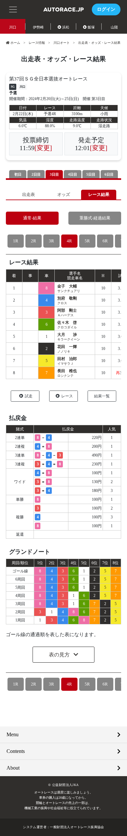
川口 (12, 27)
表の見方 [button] (60, 654)
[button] (13, 8)
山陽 (114, 27)
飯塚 (91, 27)
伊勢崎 (38, 27)
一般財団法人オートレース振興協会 (77, 827)
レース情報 (37, 42)
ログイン (106, 9)
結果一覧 (102, 396)
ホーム (15, 42)
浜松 (65, 27)
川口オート (61, 42)
